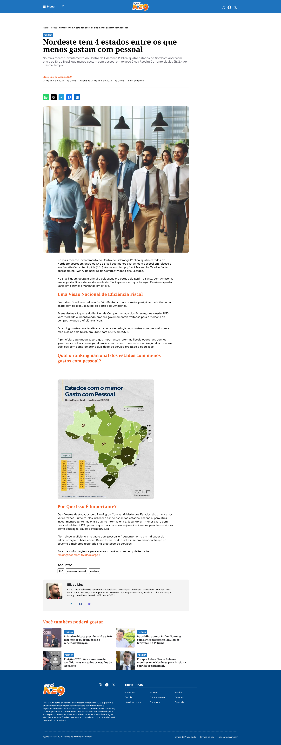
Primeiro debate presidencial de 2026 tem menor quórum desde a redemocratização (88, 640)
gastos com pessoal (76, 571)
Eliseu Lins (48, 76)
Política (53, 27)
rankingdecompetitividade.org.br (78, 555)
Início (45, 27)
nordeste (94, 571)
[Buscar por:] (63, 6)
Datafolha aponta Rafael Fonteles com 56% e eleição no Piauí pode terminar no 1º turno (159, 640)
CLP (61, 571)
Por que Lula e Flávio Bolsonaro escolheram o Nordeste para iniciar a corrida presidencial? (161, 662)
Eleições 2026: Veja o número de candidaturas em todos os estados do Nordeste (88, 662)
